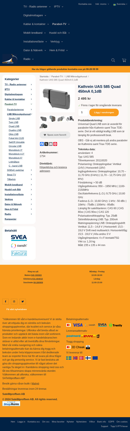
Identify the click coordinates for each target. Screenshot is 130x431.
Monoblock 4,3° (16, 154)
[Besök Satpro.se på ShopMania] (11, 403)
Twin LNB (13, 122)
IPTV (57, 6)
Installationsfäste (33, 41)
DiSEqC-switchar (15, 170)
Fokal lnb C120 (16, 138)
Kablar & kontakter (34, 24)
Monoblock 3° (16, 150)
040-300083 (36, 275)
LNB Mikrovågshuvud (19, 114)
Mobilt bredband (32, 32)
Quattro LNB (15, 130)
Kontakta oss (84, 4)
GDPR (111, 422)
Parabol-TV (59, 24)
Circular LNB (15, 146)
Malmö (35, 383)
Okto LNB (13, 134)
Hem (13, 422)
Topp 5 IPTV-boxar (119, 426)
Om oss (45, 422)
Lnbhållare (14, 162)
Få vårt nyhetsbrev (16, 309)
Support (104, 426)
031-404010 (37, 279)
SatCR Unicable (17, 142)
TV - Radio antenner (35, 6)
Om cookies (122, 422)
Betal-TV (11, 174)
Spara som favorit (56, 134)
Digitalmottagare (33, 15)
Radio (26, 59)
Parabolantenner (15, 109)
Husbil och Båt (57, 32)
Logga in (21, 422)
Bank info (101, 422)
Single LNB (14, 118)
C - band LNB (15, 165)
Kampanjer (10, 219)
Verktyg (54, 41)
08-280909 (38, 282)
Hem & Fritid (56, 50)
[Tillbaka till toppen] (123, 426)
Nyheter (70, 422)
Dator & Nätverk (33, 50)
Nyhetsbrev (81, 422)
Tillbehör (11, 179)
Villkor (92, 422)
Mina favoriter (58, 422)
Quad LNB (14, 126)
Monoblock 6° (16, 158)
